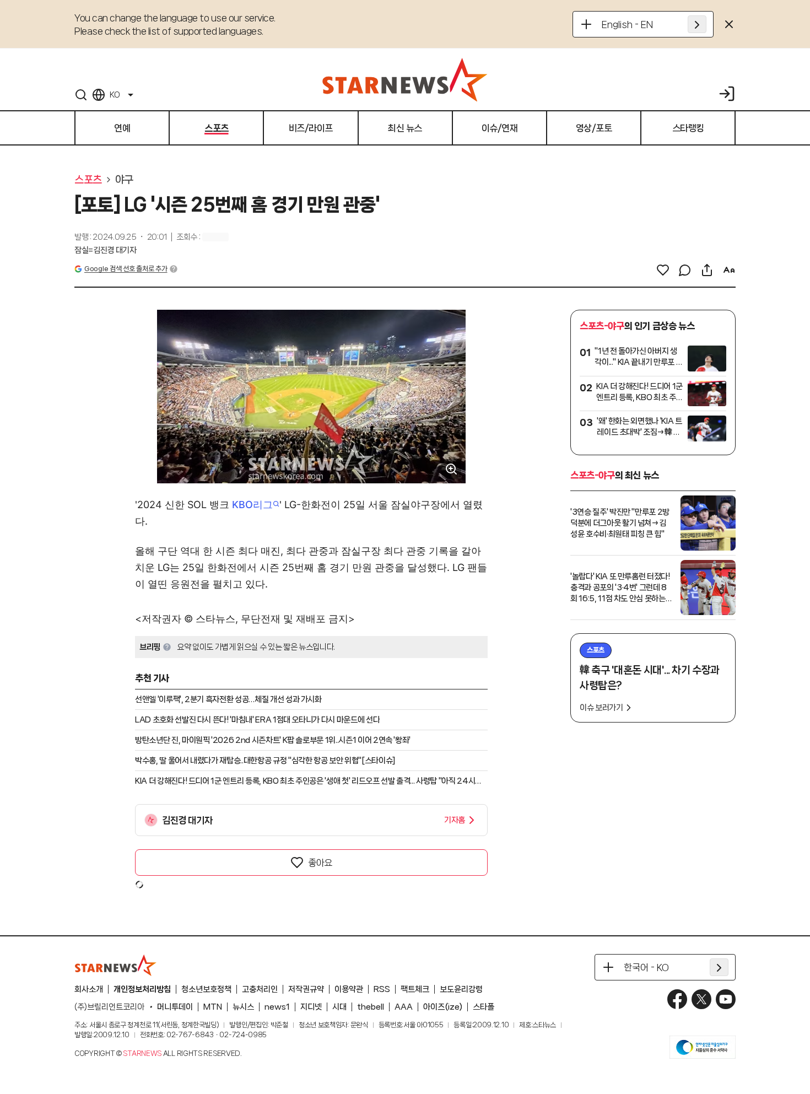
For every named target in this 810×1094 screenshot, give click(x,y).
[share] (707, 270)
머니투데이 (175, 1007)
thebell (370, 1007)
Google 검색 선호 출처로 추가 (125, 268)
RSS (382, 989)
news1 (277, 1007)
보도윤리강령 (461, 989)
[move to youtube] (726, 999)
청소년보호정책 (206, 989)
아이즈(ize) (442, 1007)
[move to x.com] (701, 999)
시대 (339, 1007)
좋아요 (320, 862)
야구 (124, 179)
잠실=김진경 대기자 (105, 250)
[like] (662, 270)
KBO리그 (252, 504)
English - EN (627, 24)
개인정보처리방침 (142, 989)
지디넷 (311, 1007)
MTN (212, 1007)
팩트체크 (415, 989)
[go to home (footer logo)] (115, 965)
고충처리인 (260, 989)
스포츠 (88, 179)
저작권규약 (306, 989)
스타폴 (483, 1007)
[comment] (685, 270)
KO (115, 94)
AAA (404, 1007)
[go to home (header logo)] (405, 79)
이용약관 (348, 989)
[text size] (729, 270)
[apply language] (697, 24)
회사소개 (88, 989)
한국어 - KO (646, 967)
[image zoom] (451, 469)
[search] (81, 94)
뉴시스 (243, 1007)
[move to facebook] (677, 999)
